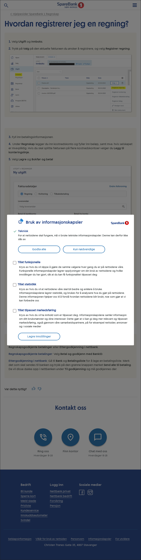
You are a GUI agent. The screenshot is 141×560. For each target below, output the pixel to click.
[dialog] (70, 280)
